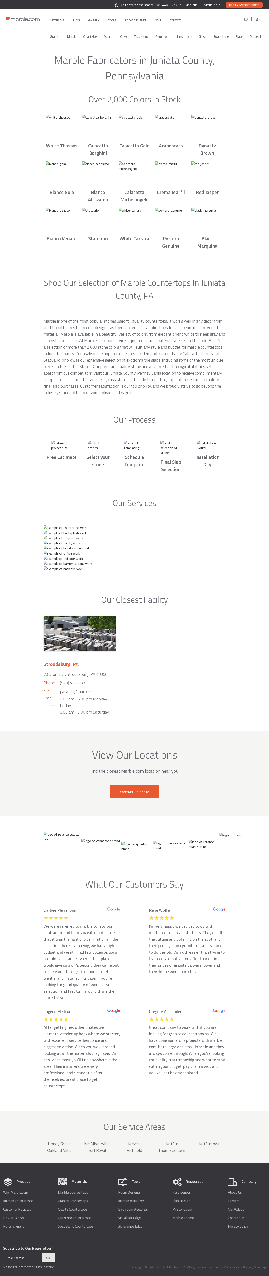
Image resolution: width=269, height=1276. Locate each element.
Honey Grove (59, 1144)
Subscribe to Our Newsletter (27, 1248)
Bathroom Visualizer (133, 1209)
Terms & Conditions (228, 1267)
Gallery (93, 20)
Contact (175, 20)
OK (48, 1257)
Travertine (141, 36)
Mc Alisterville (96, 1144)
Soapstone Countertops (76, 1226)
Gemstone (162, 36)
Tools (112, 20)
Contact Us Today (134, 792)
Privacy (248, 1267)
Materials (57, 20)
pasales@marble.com (79, 691)
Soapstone (221, 36)
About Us (235, 1192)
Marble (71, 36)
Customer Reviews (17, 1209)
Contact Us (236, 1218)
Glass (203, 36)
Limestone (184, 36)
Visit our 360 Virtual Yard (202, 4)
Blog (76, 20)
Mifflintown (209, 1144)
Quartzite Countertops (74, 1218)
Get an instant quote (244, 5)
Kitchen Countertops (18, 1201)
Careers (233, 1201)
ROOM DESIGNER (135, 20)
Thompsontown (172, 1150)
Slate (239, 36)
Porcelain (256, 36)
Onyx (123, 36)
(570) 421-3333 (74, 683)
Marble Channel (183, 1218)
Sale (158, 20)
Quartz (108, 36)
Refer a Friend (13, 1226)
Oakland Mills (59, 1150)
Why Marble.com (15, 1192)
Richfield (134, 1150)
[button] (258, 19)
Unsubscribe (45, 1267)
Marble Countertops (73, 1192)
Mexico (134, 1144)
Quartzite (90, 36)
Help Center (181, 1192)
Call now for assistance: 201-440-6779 (149, 4)
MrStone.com (182, 1209)
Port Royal (97, 1150)
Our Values (236, 1209)
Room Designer (129, 1192)
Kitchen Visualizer (131, 1201)
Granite (55, 36)
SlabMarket (181, 1201)
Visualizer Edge (129, 1218)
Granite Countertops (73, 1201)
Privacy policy (238, 1226)
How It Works (13, 1218)
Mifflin (172, 1144)
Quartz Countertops (72, 1209)
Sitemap (260, 1267)
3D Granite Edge (130, 1226)
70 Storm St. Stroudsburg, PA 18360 (76, 674)
